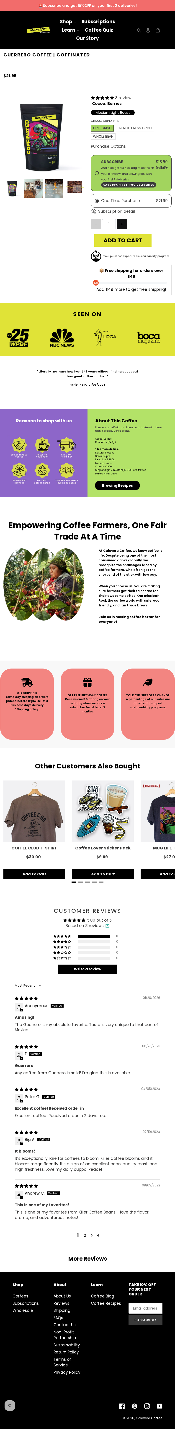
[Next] (165, 829)
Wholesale (23, 1310)
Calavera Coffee (149, 1418)
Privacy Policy (67, 1372)
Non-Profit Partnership (65, 1335)
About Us (62, 1296)
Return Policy (66, 1352)
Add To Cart (34, 874)
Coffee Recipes (106, 1303)
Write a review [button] (87, 969)
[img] (26, 998)
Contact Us (65, 1325)
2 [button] (85, 1235)
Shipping (62, 1310)
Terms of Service (62, 1362)
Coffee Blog (102, 1296)
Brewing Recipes (117, 485)
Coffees (20, 1296)
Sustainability (67, 1345)
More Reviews (87, 1258)
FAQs (58, 1317)
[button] (103, 98)
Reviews (61, 1303)
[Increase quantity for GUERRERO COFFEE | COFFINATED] (122, 224)
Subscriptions (26, 1303)
